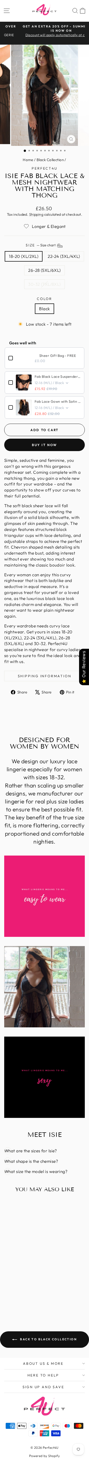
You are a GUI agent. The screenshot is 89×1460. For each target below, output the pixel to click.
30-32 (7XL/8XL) (44, 284)
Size (41, 245)
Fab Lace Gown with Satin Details (58, 401)
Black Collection (50, 159)
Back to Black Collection (48, 1339)
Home (28, 159)
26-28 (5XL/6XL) (44, 270)
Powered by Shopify (44, 1456)
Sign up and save (43, 1387)
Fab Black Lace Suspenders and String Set (58, 376)
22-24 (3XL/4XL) (64, 256)
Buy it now (44, 445)
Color (44, 298)
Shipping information (44, 676)
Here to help (43, 1375)
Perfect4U (44, 168)
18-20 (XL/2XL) (23, 256)
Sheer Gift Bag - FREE (57, 355)
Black (44, 308)
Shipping (36, 214)
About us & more (43, 1363)
